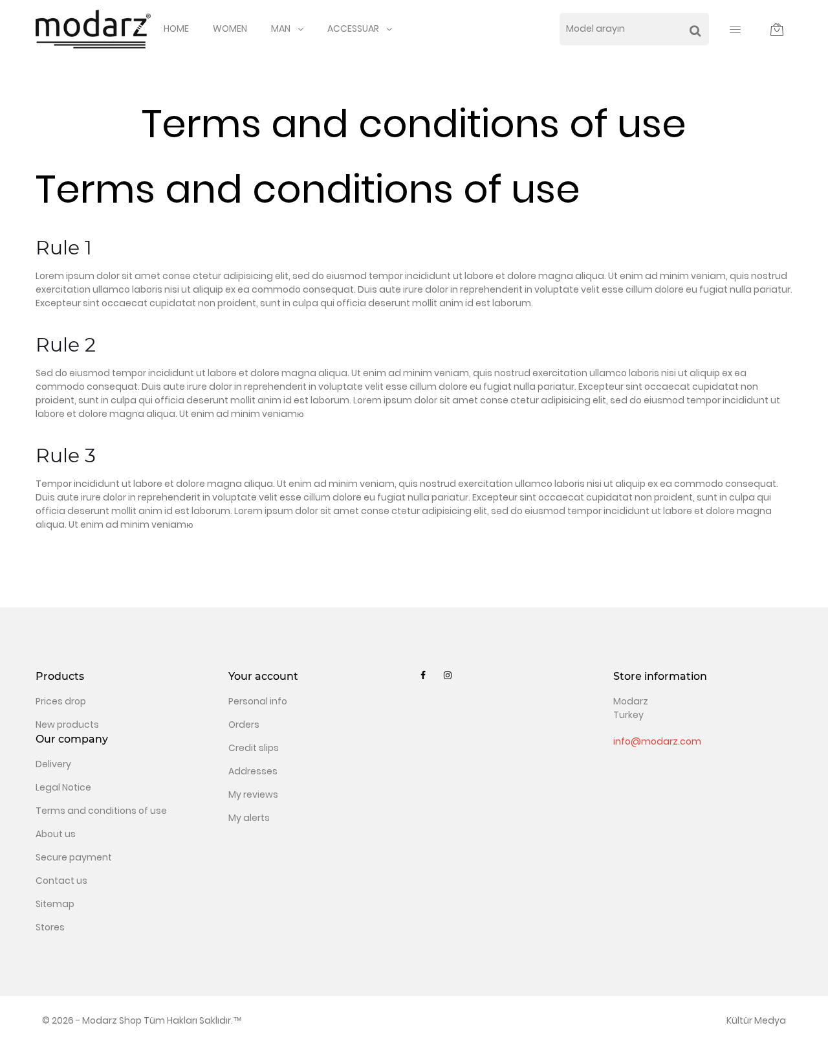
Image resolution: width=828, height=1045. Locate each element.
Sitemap (55, 903)
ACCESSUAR (353, 28)
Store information (660, 676)
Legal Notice (63, 787)
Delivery (53, 764)
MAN (280, 28)
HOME (176, 28)
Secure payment (74, 857)
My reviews (253, 794)
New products (67, 724)
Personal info (257, 701)
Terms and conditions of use (101, 810)
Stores (50, 927)
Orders (243, 724)
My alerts (249, 817)
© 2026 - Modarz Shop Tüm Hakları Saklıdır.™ (142, 1020)
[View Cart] (776, 29)
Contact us (61, 880)
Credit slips (253, 747)
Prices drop (61, 701)
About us (56, 833)
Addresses (253, 771)
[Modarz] (93, 28)
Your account (263, 676)
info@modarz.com (657, 741)
